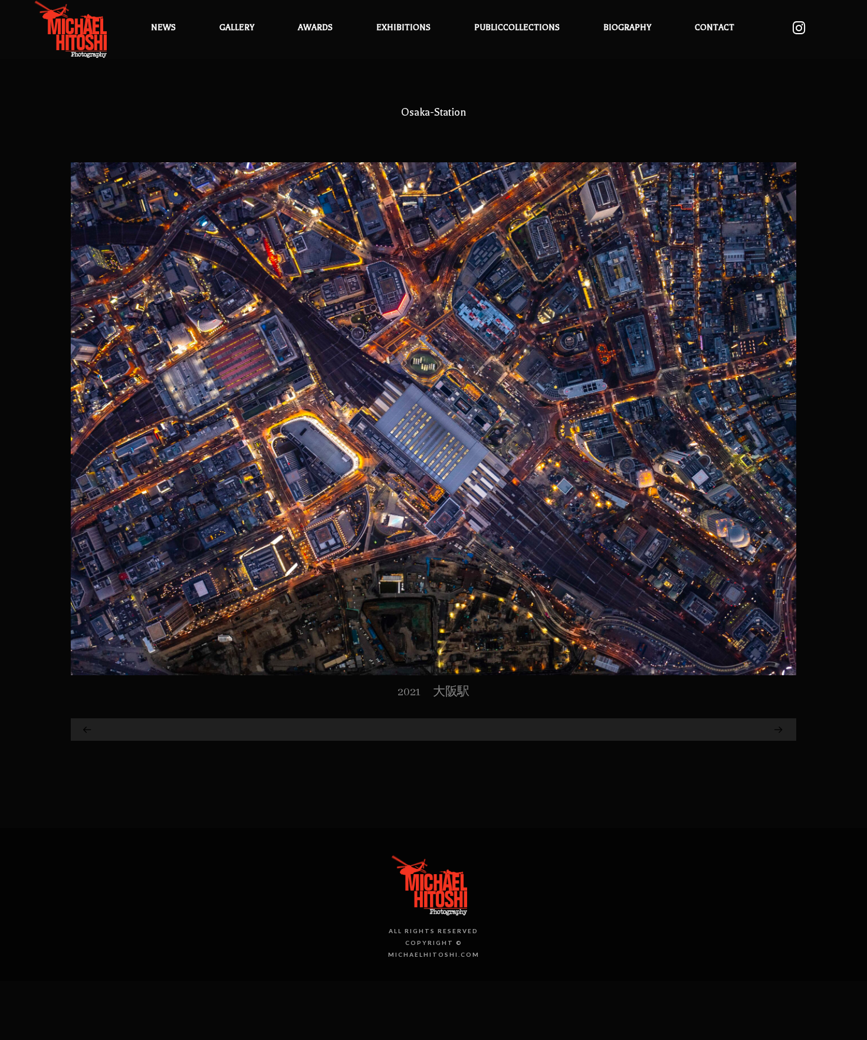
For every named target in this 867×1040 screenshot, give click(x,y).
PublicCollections (517, 27)
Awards (315, 27)
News (163, 27)
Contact (714, 27)
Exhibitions (403, 27)
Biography (627, 27)
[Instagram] (798, 28)
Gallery (236, 27)
